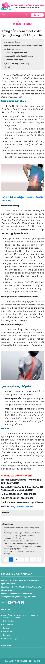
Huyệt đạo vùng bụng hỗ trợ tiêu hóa (18, 535)
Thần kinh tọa (8, 621)
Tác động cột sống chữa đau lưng (17, 538)
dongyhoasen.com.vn (21, 506)
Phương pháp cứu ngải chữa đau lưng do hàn (22, 533)
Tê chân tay (8, 625)
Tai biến (6, 628)
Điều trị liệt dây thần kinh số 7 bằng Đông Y (21, 543)
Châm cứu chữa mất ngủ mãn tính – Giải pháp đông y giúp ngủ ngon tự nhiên (22, 547)
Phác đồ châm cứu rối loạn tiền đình (18, 541)
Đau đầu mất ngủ (10, 639)
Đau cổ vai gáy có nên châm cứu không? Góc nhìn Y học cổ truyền (21, 616)
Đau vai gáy (8, 631)
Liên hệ (36, 15)
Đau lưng (6, 635)
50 (33, 559)
